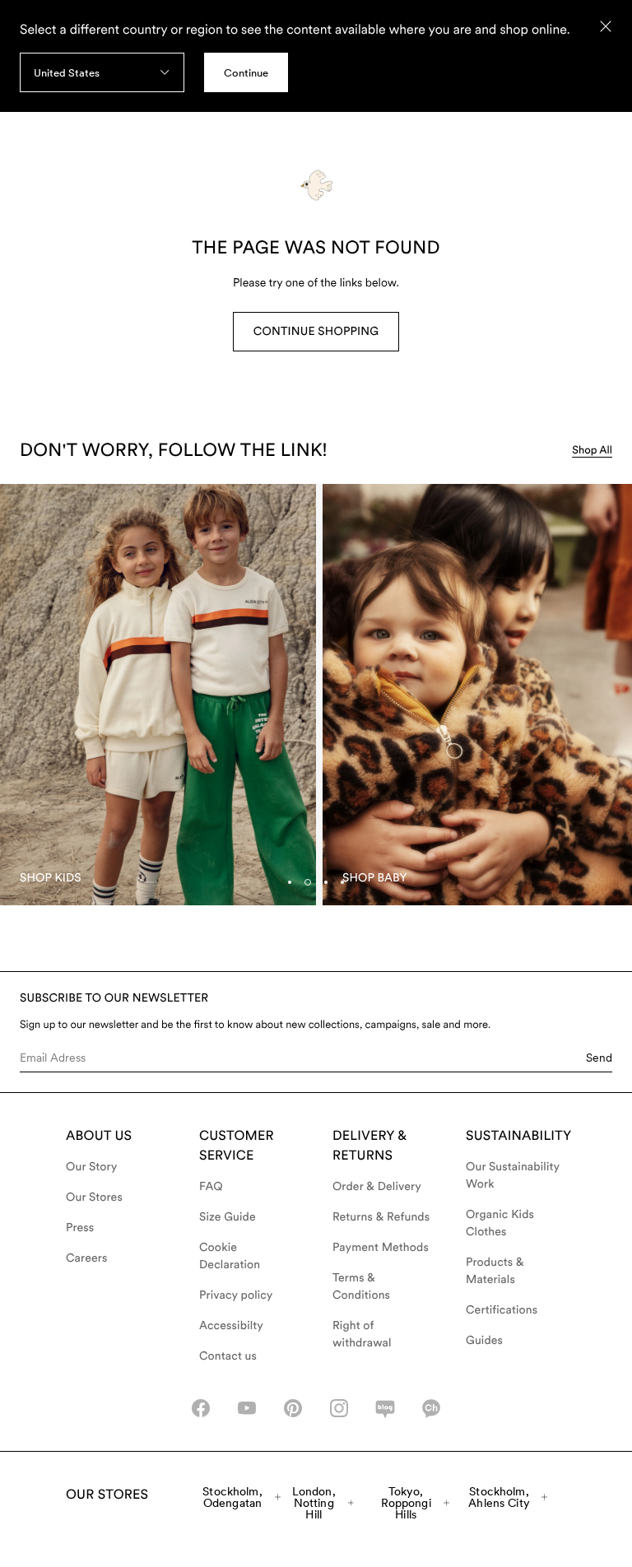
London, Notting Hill (314, 1503)
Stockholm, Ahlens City (499, 1497)
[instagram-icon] (339, 1408)
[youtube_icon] (247, 1408)
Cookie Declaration (229, 1256)
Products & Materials (495, 1271)
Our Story (91, 1167)
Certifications (501, 1310)
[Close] (605, 26)
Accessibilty (231, 1325)
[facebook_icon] (201, 1408)
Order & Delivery (376, 1186)
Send (599, 1057)
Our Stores (94, 1197)
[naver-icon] (385, 1408)
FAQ (211, 1186)
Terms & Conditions (361, 1287)
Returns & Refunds (381, 1217)
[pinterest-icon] (293, 1408)
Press (80, 1228)
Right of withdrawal (362, 1334)
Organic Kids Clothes (500, 1223)
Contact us (228, 1356)
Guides (484, 1340)
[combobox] (102, 72)
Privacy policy (236, 1295)
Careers (87, 1258)
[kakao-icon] (431, 1408)
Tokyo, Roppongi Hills (406, 1503)
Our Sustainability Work (513, 1175)
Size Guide (227, 1217)
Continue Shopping (316, 331)
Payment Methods (380, 1247)
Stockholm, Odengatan (232, 1497)
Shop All (592, 450)
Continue (246, 73)
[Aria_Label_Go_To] (158, 694)
